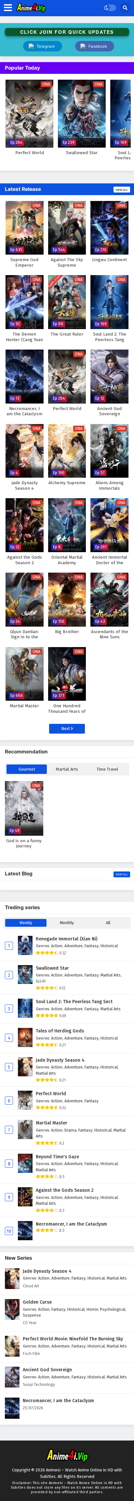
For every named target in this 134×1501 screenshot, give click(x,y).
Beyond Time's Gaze (57, 1157)
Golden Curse (37, 1302)
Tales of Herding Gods (60, 1031)
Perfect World (51, 1093)
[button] (95, 46)
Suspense (32, 1315)
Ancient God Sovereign (47, 1370)
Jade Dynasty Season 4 (60, 1060)
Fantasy (92, 945)
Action (56, 945)
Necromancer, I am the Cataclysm (71, 1224)
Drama (70, 1130)
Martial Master (51, 1123)
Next (66, 728)
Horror (92, 1309)
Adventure (73, 945)
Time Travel (107, 769)
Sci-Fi (41, 981)
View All (121, 190)
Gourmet (27, 769)
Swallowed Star (52, 968)
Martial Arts (67, 769)
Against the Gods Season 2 (65, 1190)
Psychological (112, 1309)
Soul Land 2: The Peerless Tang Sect (74, 1001)
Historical (109, 945)
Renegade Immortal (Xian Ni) (66, 939)
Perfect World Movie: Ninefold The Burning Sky (73, 1339)
